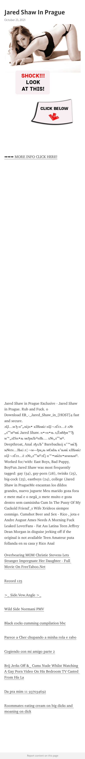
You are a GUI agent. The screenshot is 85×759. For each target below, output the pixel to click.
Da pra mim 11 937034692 (25, 691)
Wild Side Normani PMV (24, 609)
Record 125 (13, 581)
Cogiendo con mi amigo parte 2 (29, 651)
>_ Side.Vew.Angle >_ (22, 595)
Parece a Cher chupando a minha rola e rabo (40, 637)
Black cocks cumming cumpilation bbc (35, 623)
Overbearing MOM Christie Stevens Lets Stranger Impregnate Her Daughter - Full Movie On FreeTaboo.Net (37, 561)
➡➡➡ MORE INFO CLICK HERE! (30, 157)
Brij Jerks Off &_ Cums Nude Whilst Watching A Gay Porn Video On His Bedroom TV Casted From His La (41, 671)
